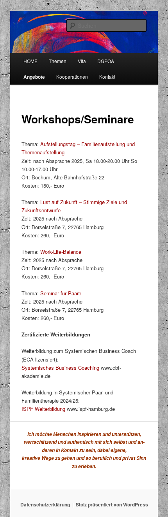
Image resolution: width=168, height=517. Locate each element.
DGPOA (105, 61)
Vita (82, 61)
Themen (57, 61)
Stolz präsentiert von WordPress (112, 504)
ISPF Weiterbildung (43, 408)
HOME (30, 61)
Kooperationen (72, 76)
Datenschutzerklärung (45, 504)
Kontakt (107, 76)
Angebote (34, 76)
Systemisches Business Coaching (60, 367)
